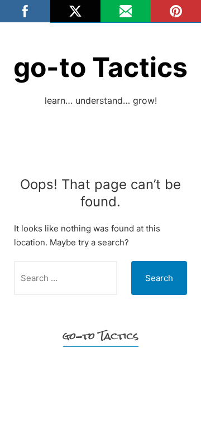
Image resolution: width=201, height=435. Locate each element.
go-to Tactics (100, 67)
